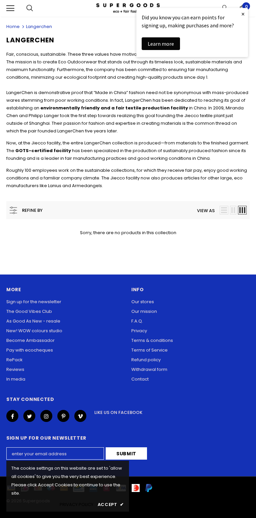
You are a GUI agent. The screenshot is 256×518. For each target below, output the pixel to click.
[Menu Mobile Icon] (10, 8)
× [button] (243, 14)
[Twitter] (29, 416)
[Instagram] (46, 416)
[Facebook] (12, 416)
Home (13, 26)
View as (206, 210)
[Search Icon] (29, 8)
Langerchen (39, 26)
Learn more (161, 43)
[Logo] (128, 8)
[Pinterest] (63, 416)
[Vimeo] (80, 416)
